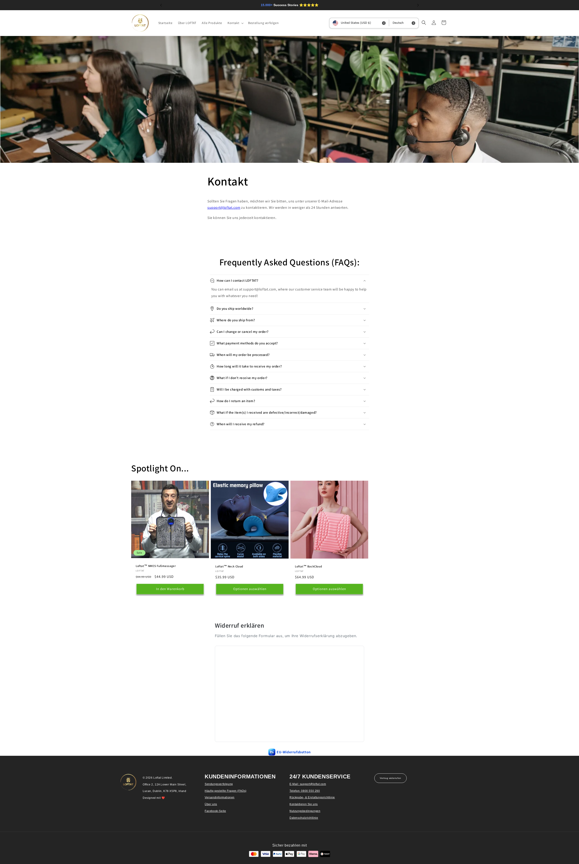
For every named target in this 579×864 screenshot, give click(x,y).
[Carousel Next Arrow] (418, 5)
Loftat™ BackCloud (308, 566)
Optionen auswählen (249, 589)
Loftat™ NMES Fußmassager (156, 566)
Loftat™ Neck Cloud (229, 566)
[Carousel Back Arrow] (161, 5)
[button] (235, 23)
